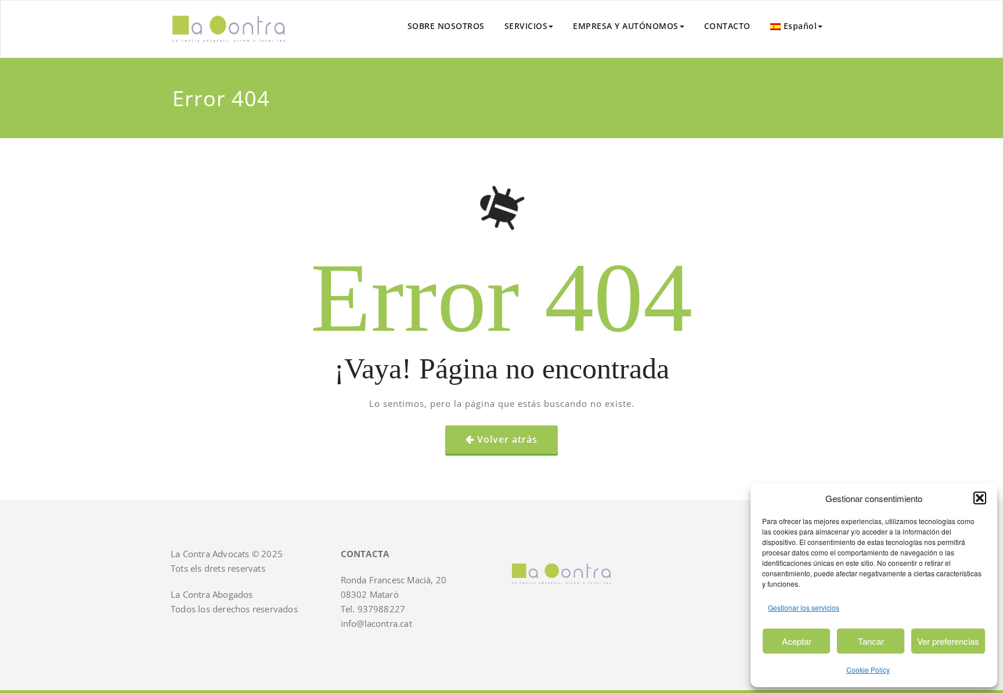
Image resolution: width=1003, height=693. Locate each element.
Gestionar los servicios (803, 607)
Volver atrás (507, 439)
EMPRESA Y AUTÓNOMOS (626, 25)
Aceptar (796, 641)
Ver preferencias (948, 641)
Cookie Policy (868, 669)
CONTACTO (727, 25)
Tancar (871, 641)
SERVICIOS (526, 25)
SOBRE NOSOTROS (446, 25)
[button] (980, 498)
